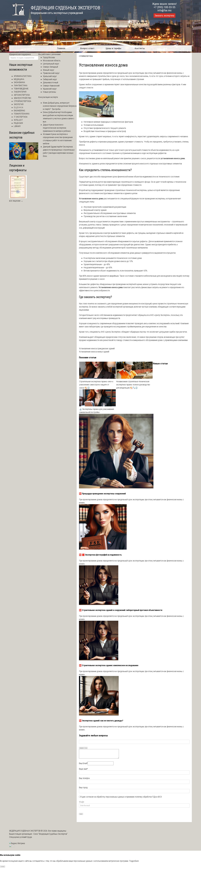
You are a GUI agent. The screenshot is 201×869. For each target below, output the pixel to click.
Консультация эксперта (48, 97)
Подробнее (134, 861)
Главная (61, 48)
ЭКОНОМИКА (19, 82)
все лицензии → (16, 201)
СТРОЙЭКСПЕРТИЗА (86, 56)
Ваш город (83, 787)
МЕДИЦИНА (19, 79)
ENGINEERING (19, 110)
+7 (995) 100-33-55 (164, 7)
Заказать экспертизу (164, 15)
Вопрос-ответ (87, 48)
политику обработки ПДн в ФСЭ (148, 797)
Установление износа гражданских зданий (97, 348)
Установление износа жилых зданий (94, 351)
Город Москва (49, 57)
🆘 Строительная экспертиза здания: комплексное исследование (108, 665)
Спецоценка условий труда (20, 837)
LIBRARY (17, 126)
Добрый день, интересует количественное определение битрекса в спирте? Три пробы (59, 106)
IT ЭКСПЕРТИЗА (20, 117)
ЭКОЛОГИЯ (18, 104)
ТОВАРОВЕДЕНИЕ (21, 88)
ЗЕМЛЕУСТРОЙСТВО (22, 98)
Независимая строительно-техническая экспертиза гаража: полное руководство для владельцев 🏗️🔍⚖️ (133, 384)
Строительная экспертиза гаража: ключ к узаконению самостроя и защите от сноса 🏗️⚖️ (96, 384)
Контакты (140, 48)
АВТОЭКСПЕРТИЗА (22, 95)
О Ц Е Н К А (18, 107)
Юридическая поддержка (20, 54)
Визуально (81, 748)
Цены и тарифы (113, 48)
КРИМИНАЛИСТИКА (23, 76)
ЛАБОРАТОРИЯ (20, 92)
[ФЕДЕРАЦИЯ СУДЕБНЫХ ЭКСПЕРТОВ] (17, 16)
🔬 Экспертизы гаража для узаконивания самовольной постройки (96, 410)
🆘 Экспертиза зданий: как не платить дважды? (101, 720)
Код (86, 748)
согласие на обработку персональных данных (105, 797)
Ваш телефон (84, 778)
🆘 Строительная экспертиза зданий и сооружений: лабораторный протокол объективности (120, 610)
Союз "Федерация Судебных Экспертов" (50, 834)
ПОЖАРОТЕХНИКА (21, 113)
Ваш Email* (83, 763)
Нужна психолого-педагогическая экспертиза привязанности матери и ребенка (56, 127)
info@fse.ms (164, 10)
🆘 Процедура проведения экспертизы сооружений (102, 493)
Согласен (2, 866)
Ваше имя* (83, 769)
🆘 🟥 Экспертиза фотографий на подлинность (100, 555)
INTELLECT (18, 120)
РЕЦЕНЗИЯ (18, 123)
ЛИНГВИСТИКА (20, 85)
